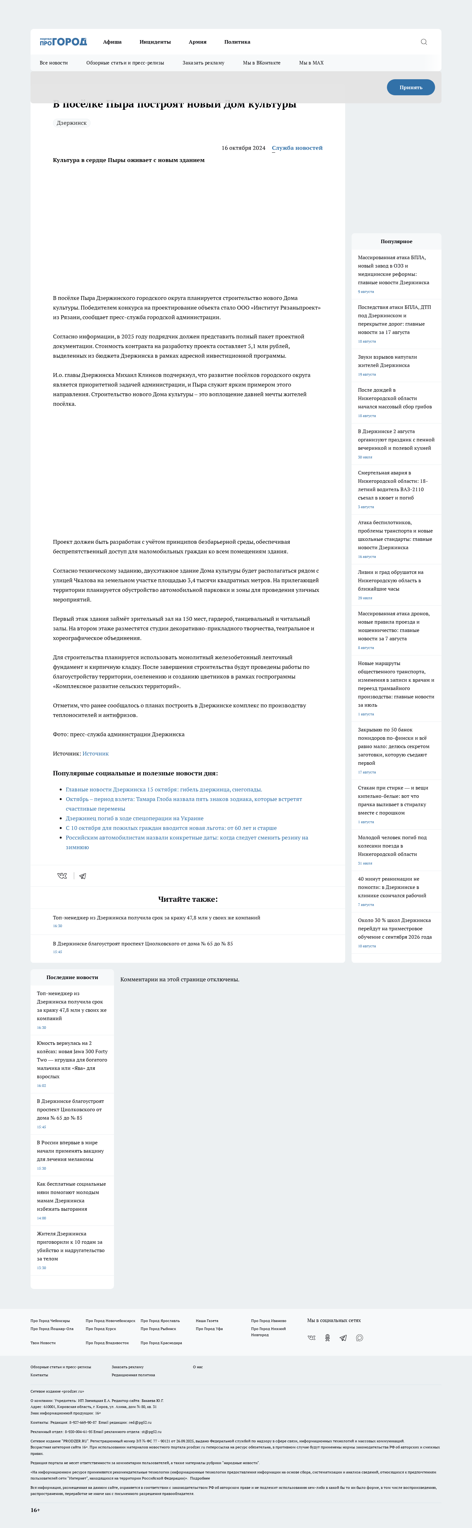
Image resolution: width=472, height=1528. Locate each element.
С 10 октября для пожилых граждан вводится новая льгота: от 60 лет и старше (171, 828)
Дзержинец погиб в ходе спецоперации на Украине (135, 818)
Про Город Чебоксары (50, 1320)
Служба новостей (297, 147)
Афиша (112, 41)
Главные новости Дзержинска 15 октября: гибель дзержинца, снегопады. (164, 789)
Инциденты (155, 41)
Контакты (39, 1374)
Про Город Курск (101, 1328)
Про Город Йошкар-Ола (52, 1328)
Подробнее (200, 1478)
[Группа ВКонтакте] (311, 1337)
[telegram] (84, 875)
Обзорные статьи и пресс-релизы (125, 63)
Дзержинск (72, 122)
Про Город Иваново (268, 1320)
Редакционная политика (133, 1374)
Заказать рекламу (203, 63)
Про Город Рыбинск (158, 1328)
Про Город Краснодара (161, 1342)
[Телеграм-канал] (344, 1337)
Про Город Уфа (209, 1328)
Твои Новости (43, 1342)
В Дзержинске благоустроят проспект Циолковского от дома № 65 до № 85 (143, 947)
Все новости (54, 63)
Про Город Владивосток (107, 1342)
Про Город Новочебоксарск (110, 1320)
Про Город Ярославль (160, 1320)
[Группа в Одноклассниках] (327, 1337)
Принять (411, 87)
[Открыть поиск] (423, 41)
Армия (197, 41)
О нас (198, 1366)
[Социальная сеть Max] (360, 1337)
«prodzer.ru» (73, 1391)
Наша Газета (207, 1320)
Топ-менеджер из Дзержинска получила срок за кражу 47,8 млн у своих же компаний (156, 921)
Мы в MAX (311, 63)
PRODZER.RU (75, 1440)
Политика (237, 41)
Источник (96, 753)
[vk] (62, 875)
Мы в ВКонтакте (262, 63)
